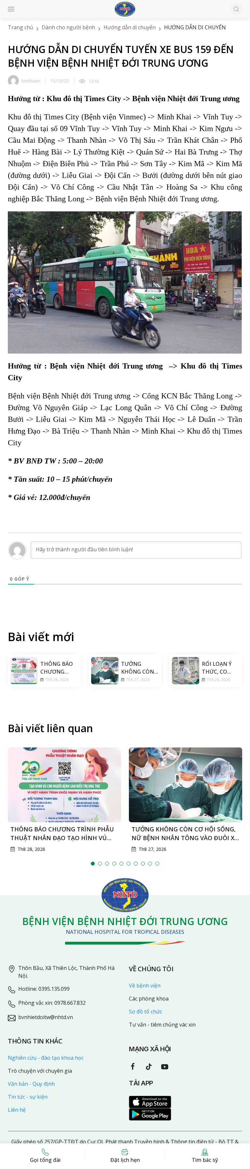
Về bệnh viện (144, 985)
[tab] (93, 864)
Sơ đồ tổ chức (145, 1011)
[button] (11, 9)
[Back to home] (125, 9)
